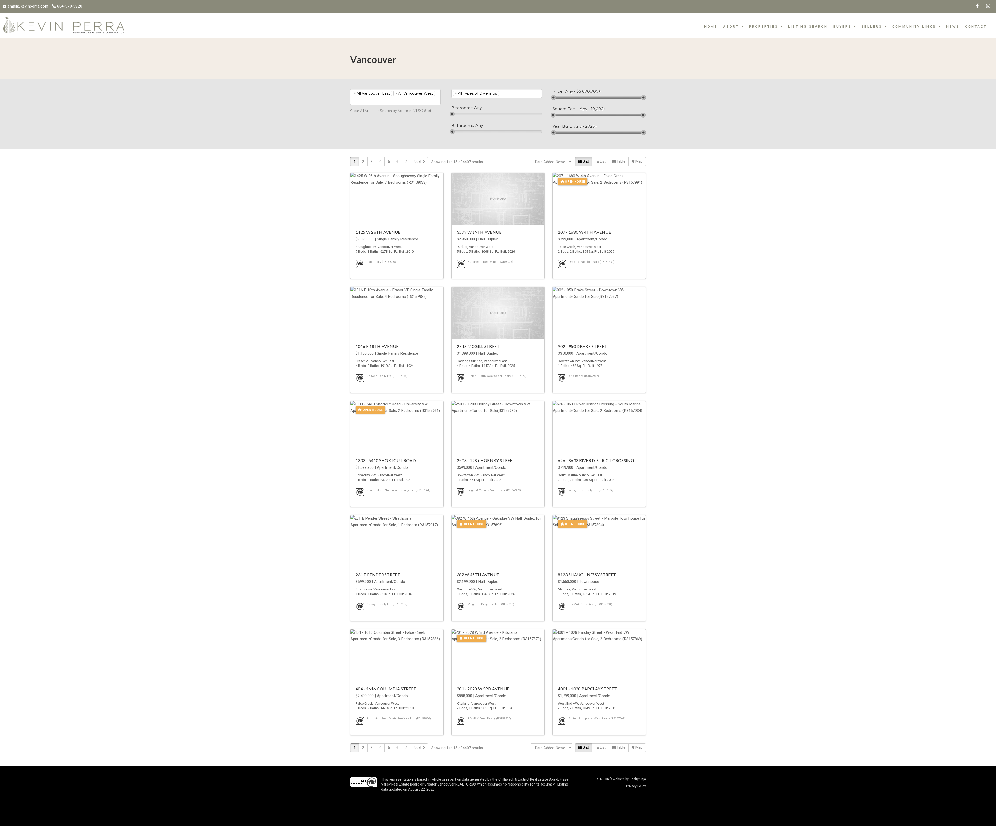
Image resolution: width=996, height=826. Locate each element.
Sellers (872, 26)
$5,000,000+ (589, 91)
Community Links (915, 26)
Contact (976, 26)
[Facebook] (977, 6)
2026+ (591, 126)
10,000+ (598, 109)
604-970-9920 (69, 6)
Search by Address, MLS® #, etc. (407, 110)
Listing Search (808, 26)
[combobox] (395, 97)
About (732, 26)
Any (569, 91)
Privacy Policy (636, 786)
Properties (764, 26)
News (952, 26)
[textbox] (359, 100)
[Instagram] (988, 6)
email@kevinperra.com (27, 6)
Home (711, 26)
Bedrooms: (462, 108)
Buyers (843, 26)
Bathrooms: (462, 125)
